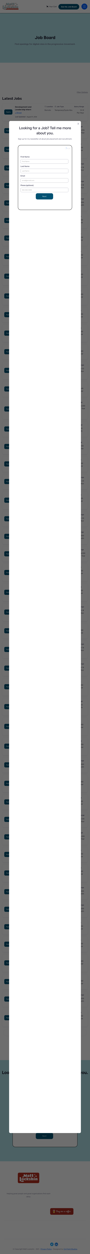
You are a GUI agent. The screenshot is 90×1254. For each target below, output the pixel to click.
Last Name (25, 166)
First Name (25, 157)
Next (44, 196)
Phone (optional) (27, 185)
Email (23, 176)
